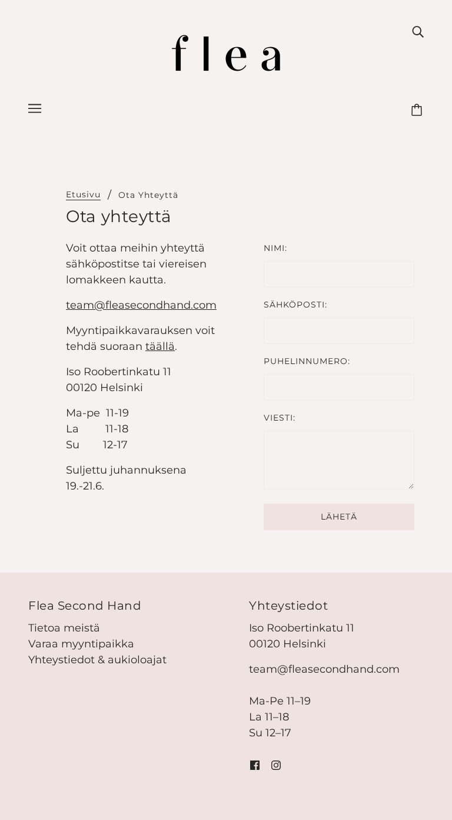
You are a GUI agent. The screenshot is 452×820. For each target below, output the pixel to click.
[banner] (226, 52)
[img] (417, 31)
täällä (160, 346)
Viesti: (279, 417)
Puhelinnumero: (307, 361)
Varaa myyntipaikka (81, 643)
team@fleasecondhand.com (141, 305)
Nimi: (275, 248)
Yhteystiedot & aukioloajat (97, 659)
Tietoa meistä (64, 627)
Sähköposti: (295, 304)
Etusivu (83, 195)
